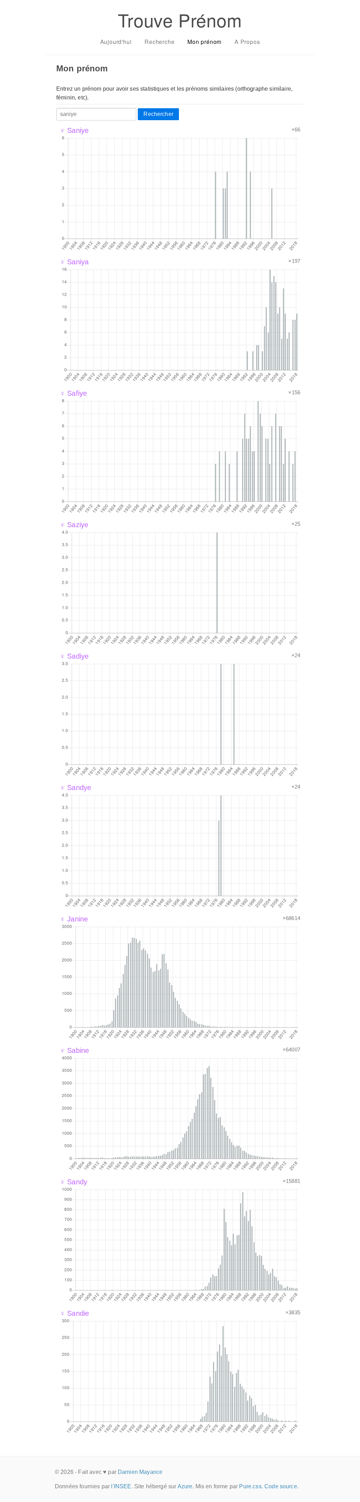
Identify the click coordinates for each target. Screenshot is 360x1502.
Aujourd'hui (116, 42)
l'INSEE (121, 1486)
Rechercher (158, 114)
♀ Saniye (74, 130)
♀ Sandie (74, 1313)
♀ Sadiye (74, 656)
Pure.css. (251, 1486)
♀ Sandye (75, 787)
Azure (185, 1486)
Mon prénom (204, 42)
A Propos (247, 42)
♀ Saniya (74, 262)
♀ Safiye (73, 393)
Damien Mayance (140, 1472)
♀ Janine (74, 919)
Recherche (159, 42)
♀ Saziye (74, 525)
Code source (280, 1486)
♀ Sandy (73, 1182)
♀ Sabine (74, 1050)
